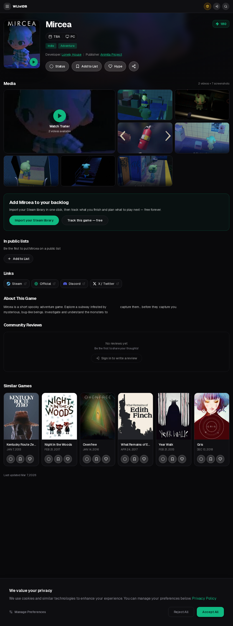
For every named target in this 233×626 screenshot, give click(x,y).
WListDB (20, 6)
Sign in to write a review (119, 358)
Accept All (210, 612)
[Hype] (30, 459)
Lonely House (71, 54)
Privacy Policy (204, 598)
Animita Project (111, 54)
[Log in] (216, 6)
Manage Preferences (30, 612)
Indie (51, 46)
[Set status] (11, 459)
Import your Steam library (34, 220)
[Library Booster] (207, 6)
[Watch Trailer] (22, 44)
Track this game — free (85, 220)
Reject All (181, 612)
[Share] (134, 66)
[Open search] (225, 6)
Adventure (67, 46)
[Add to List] (20, 459)
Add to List (21, 259)
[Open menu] (7, 6)
